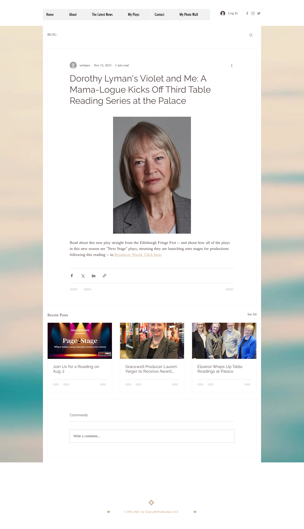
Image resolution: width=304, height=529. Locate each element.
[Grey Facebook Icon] (247, 13)
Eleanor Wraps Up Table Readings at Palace (220, 369)
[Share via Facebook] (72, 276)
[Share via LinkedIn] (93, 276)
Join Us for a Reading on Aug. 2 (76, 369)
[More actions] (231, 65)
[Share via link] (104, 276)
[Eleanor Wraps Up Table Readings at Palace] (224, 341)
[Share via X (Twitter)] (83, 276)
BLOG (52, 34)
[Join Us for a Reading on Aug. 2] (80, 341)
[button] (251, 35)
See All (252, 314)
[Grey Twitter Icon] (259, 13)
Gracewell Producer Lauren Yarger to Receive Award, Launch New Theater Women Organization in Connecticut (151, 369)
